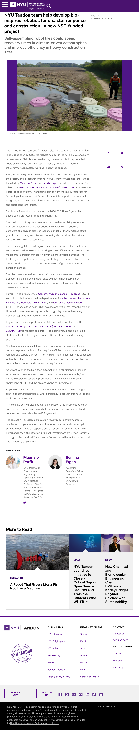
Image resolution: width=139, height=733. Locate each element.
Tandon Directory (56, 669)
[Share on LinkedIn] (122, 153)
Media (83, 669)
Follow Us (47, 693)
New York (118, 653)
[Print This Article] (122, 167)
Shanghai (117, 660)
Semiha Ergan (50, 183)
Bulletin (51, 662)
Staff (82, 648)
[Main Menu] (5, 4)
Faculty (84, 641)
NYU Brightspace (56, 641)
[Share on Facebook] (108, 153)
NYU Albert (53, 648)
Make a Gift (16, 693)
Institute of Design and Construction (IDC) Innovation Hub (38, 326)
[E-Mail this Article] (108, 167)
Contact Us (118, 633)
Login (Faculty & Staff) (59, 676)
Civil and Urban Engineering (69, 302)
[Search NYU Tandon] (49, 6)
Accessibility (54, 655)
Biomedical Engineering (34, 302)
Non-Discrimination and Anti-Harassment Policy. (34, 723)
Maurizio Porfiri (28, 183)
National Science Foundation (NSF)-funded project (47, 187)
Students (84, 634)
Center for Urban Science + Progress (59, 293)
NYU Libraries (55, 634)
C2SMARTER (13, 330)
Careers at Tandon (89, 676)
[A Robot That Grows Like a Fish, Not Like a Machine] (37, 552)
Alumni (83, 655)
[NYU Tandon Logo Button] (25, 631)
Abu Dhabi (118, 667)
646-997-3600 (120, 640)
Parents (84, 662)
